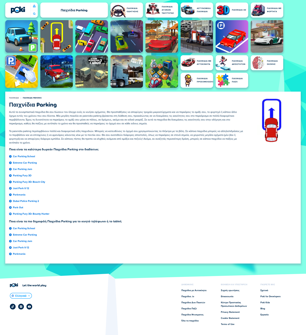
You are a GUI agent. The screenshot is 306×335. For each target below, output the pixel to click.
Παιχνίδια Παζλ (189, 309)
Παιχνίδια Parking (32, 98)
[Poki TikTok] (13, 306)
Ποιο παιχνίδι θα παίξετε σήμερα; (34, 14)
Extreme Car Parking (25, 163)
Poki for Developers (270, 296)
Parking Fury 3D (22, 175)
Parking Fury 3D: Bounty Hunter (31, 214)
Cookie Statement (230, 318)
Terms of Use (227, 324)
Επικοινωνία (227, 296)
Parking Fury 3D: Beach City (29, 182)
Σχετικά (264, 290)
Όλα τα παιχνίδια (190, 321)
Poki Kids (265, 302)
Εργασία (264, 315)
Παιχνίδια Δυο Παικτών (193, 302)
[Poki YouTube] (29, 306)
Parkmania (19, 194)
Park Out (18, 207)
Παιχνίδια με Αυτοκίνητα (193, 290)
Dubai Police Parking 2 (26, 201)
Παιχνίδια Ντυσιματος (192, 315)
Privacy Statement (230, 312)
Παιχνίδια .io (187, 296)
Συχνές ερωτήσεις (230, 290)
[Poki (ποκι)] (17, 10)
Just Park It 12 (21, 188)
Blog (262, 309)
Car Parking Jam (22, 169)
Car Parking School (24, 156)
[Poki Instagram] (21, 306)
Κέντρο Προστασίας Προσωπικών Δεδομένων (234, 304)
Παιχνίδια (14, 98)
